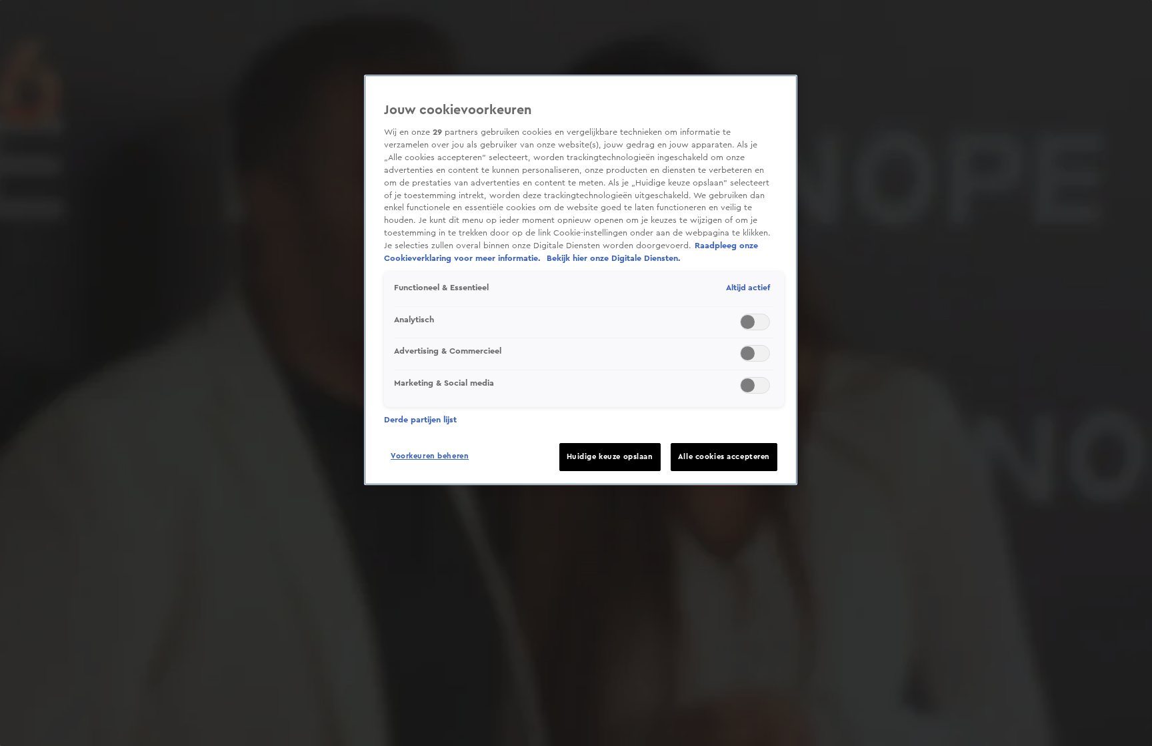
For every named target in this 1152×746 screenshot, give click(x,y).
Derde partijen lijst (420, 420)
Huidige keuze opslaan (610, 456)
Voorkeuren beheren (430, 456)
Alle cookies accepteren (724, 456)
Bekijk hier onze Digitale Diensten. (614, 258)
